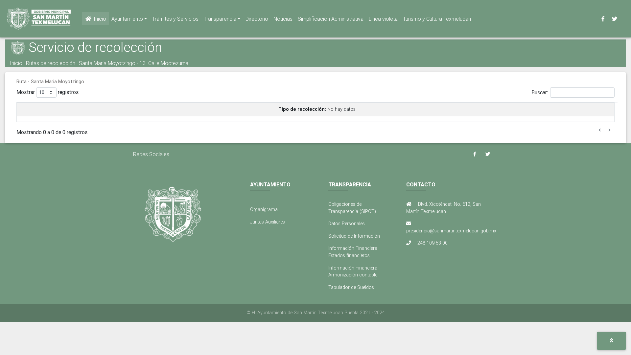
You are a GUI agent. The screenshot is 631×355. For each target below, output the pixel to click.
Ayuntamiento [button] (127, 18)
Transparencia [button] (220, 18)
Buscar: (539, 92)
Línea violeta (383, 18)
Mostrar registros (47, 91)
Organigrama (264, 209)
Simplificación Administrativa (330, 18)
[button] (611, 341)
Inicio (99, 18)
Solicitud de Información (354, 236)
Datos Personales (346, 223)
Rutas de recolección (50, 63)
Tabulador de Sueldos (351, 287)
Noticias (282, 18)
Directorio (256, 18)
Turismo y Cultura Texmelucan (437, 18)
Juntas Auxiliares (267, 222)
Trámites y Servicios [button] (175, 18)
